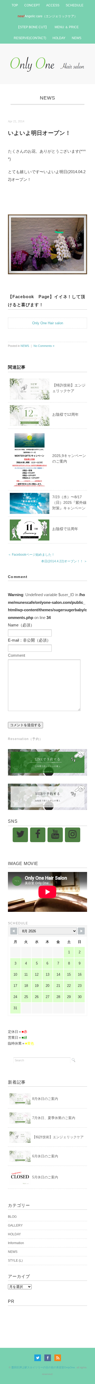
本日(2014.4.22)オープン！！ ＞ (64, 561)
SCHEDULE (74, 5)
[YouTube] (55, 835)
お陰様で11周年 (65, 529)
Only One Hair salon (47, 323)
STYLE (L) (15, 1260)
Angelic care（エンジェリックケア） (47, 16)
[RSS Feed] (57, 1357)
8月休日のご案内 (45, 1099)
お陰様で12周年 (65, 414)
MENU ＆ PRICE (67, 27)
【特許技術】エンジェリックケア (58, 1137)
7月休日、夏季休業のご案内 (53, 1118)
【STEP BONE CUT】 (32, 27)
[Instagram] (72, 835)
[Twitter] (20, 835)
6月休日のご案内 (45, 1156)
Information (16, 1243)
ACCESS (52, 5)
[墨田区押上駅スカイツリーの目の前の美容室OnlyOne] (47, 57)
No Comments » (44, 345)
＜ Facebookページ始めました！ (31, 554)
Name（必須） (21, 625)
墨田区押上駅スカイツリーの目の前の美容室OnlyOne (43, 1367)
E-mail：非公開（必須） (29, 640)
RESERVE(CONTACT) (30, 38)
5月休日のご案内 (45, 1177)
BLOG (12, 1217)
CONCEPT (32, 5)
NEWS (76, 38)
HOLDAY (59, 38)
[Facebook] (37, 835)
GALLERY (15, 1225)
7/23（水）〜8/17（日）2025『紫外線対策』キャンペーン (69, 502)
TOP (15, 5)
